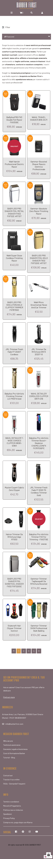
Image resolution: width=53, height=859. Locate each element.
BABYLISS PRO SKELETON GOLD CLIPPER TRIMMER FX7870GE (14, 306)
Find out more (9, 697)
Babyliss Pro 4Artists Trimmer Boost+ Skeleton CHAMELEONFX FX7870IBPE (38, 443)
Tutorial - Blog (9, 757)
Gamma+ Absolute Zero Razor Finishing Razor (38, 211)
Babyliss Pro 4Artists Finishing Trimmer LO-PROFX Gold (14, 396)
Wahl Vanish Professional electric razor (14, 164)
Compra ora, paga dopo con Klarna (17, 822)
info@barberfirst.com (14, 724)
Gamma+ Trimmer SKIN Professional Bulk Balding (38, 628)
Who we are (8, 741)
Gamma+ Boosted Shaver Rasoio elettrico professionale (39, 165)
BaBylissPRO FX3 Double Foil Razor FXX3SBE (14, 120)
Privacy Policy (9, 818)
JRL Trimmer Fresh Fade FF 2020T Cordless (14, 352)
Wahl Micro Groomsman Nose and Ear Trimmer (39, 305)
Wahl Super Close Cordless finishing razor (14, 258)
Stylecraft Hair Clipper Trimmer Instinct (14, 628)
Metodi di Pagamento (12, 806)
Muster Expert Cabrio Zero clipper (14, 488)
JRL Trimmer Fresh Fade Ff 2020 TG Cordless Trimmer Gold (38, 491)
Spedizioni (7, 814)
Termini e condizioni (11, 801)
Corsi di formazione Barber (14, 753)
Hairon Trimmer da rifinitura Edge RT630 (14, 537)
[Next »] (39, 651)
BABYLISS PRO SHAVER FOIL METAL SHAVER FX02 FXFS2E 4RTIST (14, 212)
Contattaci (8, 775)
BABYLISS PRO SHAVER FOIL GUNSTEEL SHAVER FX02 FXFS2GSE (14, 582)
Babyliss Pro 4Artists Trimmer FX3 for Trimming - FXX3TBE (38, 537)
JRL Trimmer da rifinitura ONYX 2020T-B (38, 352)
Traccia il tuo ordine (11, 779)
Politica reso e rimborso (13, 810)
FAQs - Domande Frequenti (14, 784)
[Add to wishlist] (22, 93)
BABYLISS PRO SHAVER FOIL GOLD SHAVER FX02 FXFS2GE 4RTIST (39, 259)
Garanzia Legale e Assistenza (15, 749)
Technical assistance (11, 745)
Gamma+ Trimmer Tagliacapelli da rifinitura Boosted (38, 581)
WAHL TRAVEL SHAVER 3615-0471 (38, 118)
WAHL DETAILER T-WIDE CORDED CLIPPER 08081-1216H (14, 442)
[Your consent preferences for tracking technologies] (48, 854)
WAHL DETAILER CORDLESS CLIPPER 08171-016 (38, 396)
